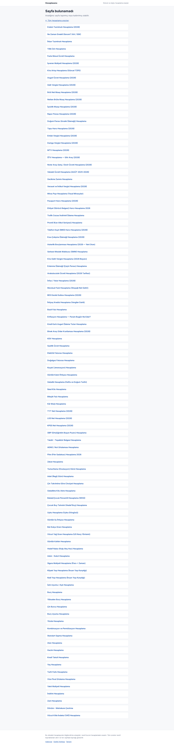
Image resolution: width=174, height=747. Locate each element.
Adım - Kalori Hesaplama (58, 556)
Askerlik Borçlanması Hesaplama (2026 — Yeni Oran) (71, 244)
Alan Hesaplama (54, 643)
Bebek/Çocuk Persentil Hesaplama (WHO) (66, 498)
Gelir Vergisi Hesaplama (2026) (61, 85)
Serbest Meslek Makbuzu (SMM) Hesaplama (67, 251)
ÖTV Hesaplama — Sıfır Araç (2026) (63, 157)
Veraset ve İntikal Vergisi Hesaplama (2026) (67, 186)
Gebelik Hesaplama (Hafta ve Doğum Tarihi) (67, 382)
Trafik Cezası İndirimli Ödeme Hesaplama (65, 215)
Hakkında (48, 742)
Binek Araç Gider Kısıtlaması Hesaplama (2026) (68, 331)
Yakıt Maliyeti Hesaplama (58, 686)
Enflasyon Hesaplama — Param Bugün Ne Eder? (69, 317)
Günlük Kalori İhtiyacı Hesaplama (62, 375)
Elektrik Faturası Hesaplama (59, 353)
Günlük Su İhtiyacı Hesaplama (60, 520)
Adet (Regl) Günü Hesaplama (60, 476)
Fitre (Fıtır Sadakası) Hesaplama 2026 (64, 454)
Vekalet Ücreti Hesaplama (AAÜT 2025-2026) (68, 172)
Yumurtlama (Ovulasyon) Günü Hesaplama (66, 469)
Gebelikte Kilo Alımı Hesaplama (61, 491)
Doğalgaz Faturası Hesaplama (60, 360)
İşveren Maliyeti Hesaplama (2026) (63, 63)
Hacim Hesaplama (55, 650)
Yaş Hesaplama (54, 664)
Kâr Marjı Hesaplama (56, 404)
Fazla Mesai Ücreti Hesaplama (60, 56)
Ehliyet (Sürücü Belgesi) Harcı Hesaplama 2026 (68, 208)
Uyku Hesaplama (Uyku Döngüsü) (62, 512)
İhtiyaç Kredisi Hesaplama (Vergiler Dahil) (66, 302)
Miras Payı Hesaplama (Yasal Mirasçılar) (65, 193)
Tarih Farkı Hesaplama (57, 672)
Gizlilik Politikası (59, 742)
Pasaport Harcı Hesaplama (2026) (62, 201)
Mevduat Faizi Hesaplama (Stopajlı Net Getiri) (67, 288)
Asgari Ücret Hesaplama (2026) (61, 77)
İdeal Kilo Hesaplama (56, 389)
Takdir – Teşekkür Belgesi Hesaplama (64, 440)
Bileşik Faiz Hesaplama (57, 396)
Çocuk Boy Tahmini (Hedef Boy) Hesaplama (67, 505)
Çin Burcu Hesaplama (57, 606)
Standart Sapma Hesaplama (59, 635)
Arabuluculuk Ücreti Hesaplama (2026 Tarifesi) (68, 273)
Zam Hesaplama (54, 701)
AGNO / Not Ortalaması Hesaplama (63, 447)
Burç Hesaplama (54, 592)
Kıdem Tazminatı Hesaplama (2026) (63, 27)
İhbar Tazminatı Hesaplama (59, 41)
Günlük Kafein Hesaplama (59, 541)
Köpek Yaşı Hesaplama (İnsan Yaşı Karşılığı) (67, 570)
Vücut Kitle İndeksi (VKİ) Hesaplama (63, 715)
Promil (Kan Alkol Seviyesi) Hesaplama (64, 222)
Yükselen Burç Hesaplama (59, 599)
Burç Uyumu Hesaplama (58, 614)
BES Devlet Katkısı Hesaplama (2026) (64, 295)
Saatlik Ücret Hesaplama (58, 346)
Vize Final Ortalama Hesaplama (61, 679)
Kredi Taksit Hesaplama (58, 657)
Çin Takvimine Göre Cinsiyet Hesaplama (65, 483)
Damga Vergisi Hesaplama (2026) (62, 143)
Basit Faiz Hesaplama (57, 309)
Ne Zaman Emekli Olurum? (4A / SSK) (64, 34)
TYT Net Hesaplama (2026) (59, 411)
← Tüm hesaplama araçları (57, 20)
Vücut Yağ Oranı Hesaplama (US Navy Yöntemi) (68, 534)
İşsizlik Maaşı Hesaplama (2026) (62, 107)
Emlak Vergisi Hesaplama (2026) (62, 136)
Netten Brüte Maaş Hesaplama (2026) (64, 99)
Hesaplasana (51, 3)
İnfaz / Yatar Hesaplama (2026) (61, 280)
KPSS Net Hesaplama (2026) (60, 425)
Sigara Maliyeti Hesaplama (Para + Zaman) (66, 563)
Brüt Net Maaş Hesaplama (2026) (62, 92)
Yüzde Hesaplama (55, 621)
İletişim (68, 742)
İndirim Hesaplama (55, 693)
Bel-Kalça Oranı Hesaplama (59, 527)
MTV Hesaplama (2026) (58, 150)
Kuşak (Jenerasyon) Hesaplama (61, 367)
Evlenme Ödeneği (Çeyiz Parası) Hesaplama (67, 266)
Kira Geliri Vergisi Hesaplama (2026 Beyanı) (67, 259)
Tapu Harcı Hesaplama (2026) (60, 128)
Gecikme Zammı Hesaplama (59, 179)
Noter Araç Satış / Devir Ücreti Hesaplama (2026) (69, 165)
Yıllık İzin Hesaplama (56, 49)
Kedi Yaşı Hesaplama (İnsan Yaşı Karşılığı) (66, 577)
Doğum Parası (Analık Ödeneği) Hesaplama (66, 121)
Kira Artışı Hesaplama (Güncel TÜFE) (64, 70)
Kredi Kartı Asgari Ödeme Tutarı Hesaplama (66, 324)
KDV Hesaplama (54, 338)
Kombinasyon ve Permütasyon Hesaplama (66, 628)
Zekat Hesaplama (55, 462)
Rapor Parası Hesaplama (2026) (61, 114)
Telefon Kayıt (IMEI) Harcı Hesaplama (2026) (67, 230)
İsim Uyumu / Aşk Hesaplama (60, 585)
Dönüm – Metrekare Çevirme (60, 708)
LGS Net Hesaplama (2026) (59, 418)
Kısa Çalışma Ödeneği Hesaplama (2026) (65, 237)
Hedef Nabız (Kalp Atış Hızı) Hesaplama (65, 548)
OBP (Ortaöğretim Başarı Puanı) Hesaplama (66, 433)
